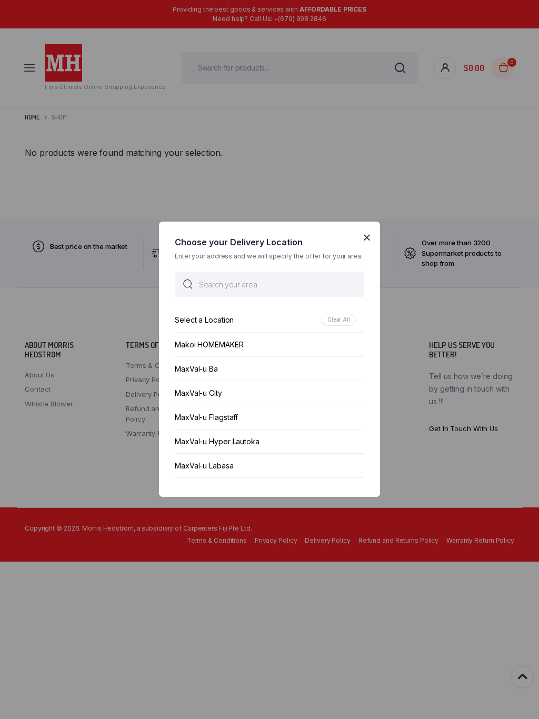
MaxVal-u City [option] (198, 393)
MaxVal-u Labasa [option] (204, 466)
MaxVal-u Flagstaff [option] (206, 417)
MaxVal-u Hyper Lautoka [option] (217, 441)
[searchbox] (269, 284)
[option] (269, 320)
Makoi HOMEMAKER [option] (209, 345)
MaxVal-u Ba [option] (196, 369)
